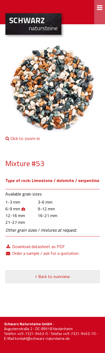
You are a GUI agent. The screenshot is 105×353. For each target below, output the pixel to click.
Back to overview (54, 276)
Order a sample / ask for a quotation (45, 253)
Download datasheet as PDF (38, 246)
